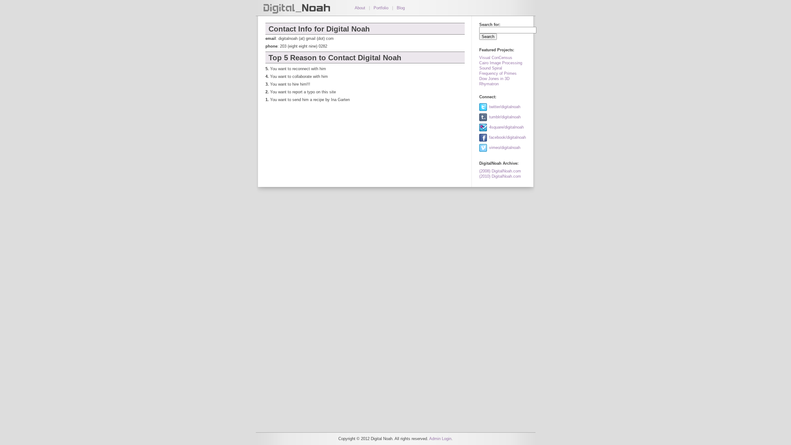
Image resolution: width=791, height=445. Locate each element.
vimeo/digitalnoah (504, 147)
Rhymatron (489, 84)
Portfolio (381, 8)
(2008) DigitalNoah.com (500, 171)
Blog (401, 8)
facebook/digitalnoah (507, 137)
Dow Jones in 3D (494, 78)
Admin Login (440, 438)
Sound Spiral (490, 68)
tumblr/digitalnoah (505, 117)
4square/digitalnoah (506, 127)
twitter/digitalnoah (504, 106)
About (360, 8)
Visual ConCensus (495, 57)
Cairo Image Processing (500, 63)
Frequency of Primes (498, 73)
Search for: (489, 24)
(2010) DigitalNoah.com (500, 176)
